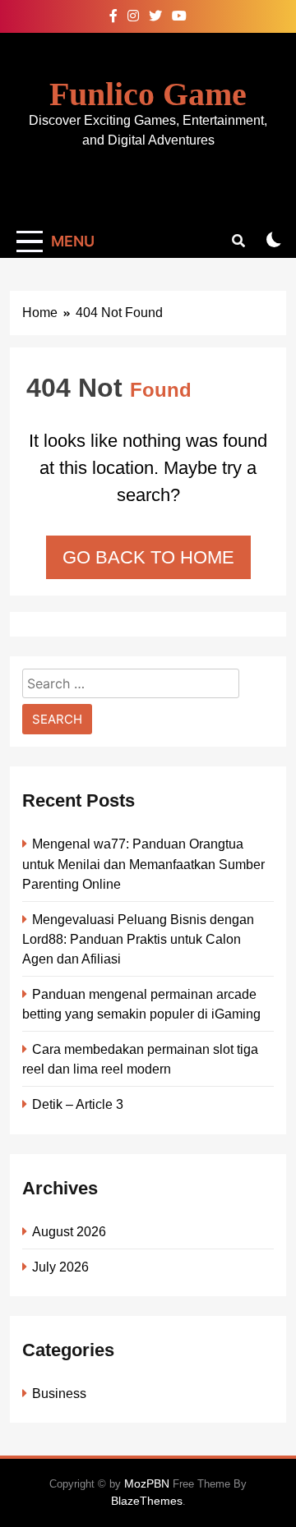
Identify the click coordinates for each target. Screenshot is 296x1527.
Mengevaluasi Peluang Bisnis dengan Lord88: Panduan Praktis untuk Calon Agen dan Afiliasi (138, 939)
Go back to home (148, 557)
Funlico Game (148, 94)
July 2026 (60, 1266)
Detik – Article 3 (77, 1104)
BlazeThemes (147, 1500)
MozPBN (146, 1483)
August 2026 (69, 1231)
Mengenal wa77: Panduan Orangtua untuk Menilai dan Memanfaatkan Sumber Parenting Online (143, 863)
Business (59, 1393)
